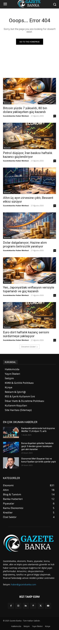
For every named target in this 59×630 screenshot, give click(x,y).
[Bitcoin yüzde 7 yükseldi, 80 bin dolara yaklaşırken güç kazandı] (29, 91)
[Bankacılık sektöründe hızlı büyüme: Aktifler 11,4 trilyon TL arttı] (11, 432)
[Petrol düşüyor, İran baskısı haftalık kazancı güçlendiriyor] (29, 136)
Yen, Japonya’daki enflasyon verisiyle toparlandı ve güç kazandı (28, 289)
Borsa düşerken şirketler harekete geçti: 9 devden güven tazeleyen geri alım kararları (37, 446)
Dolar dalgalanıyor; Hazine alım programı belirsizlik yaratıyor (25, 244)
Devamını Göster (28, 346)
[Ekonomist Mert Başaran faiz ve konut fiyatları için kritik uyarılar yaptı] (11, 462)
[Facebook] (11, 606)
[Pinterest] (33, 606)
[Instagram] (18, 606)
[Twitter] (41, 606)
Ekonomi (7, 103)
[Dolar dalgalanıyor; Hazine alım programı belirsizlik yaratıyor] (29, 225)
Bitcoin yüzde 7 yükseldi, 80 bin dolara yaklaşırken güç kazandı (25, 110)
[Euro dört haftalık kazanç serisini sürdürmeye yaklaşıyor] (29, 315)
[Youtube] (48, 606)
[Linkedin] (26, 606)
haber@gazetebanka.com (23, 584)
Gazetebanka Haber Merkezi (16, 116)
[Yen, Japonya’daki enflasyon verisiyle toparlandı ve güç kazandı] (29, 270)
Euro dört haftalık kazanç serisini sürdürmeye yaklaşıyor (26, 334)
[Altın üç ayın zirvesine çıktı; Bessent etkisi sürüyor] (29, 181)
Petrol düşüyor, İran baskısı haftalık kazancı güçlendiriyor (27, 155)
